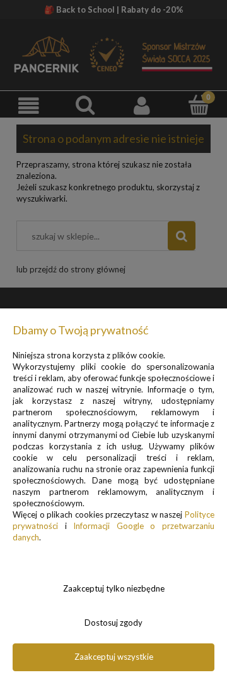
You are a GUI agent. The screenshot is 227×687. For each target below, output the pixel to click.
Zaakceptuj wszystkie (113, 657)
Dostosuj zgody (113, 622)
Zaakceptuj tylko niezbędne (114, 588)
